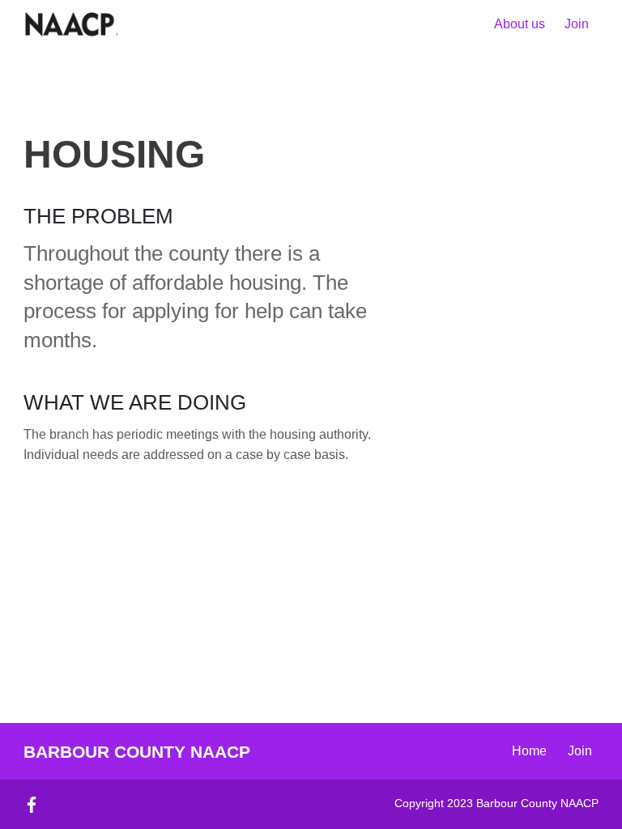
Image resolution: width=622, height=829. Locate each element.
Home (529, 751)
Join (576, 24)
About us (519, 24)
